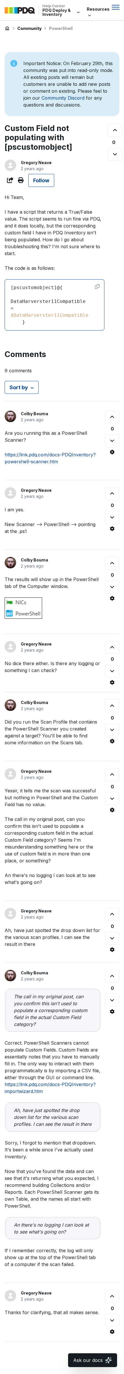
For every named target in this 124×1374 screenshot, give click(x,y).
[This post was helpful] (115, 130)
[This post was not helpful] (115, 154)
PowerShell (61, 28)
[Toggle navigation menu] (116, 7)
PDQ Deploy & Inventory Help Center (7, 28)
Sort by (19, 387)
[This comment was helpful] (112, 417)
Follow (41, 180)
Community (29, 28)
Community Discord (63, 98)
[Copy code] (97, 286)
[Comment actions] (112, 452)
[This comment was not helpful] (112, 440)
